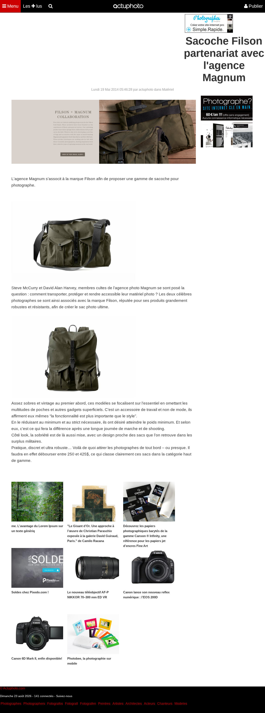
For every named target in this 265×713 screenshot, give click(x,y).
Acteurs (149, 703)
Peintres (104, 703)
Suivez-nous (64, 696)
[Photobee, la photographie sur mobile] (93, 634)
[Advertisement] (107, 43)
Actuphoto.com (14, 688)
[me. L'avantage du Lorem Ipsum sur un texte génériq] (37, 502)
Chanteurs (164, 703)
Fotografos (55, 703)
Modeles (181, 703)
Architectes (133, 703)
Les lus (32, 6)
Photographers (34, 703)
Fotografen (88, 703)
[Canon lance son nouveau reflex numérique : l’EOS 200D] (149, 568)
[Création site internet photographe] (209, 31)
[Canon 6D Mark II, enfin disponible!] (37, 634)
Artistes (117, 703)
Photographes (11, 703)
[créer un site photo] (227, 146)
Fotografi (71, 703)
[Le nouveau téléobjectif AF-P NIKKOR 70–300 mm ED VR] (93, 568)
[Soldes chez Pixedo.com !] (37, 568)
